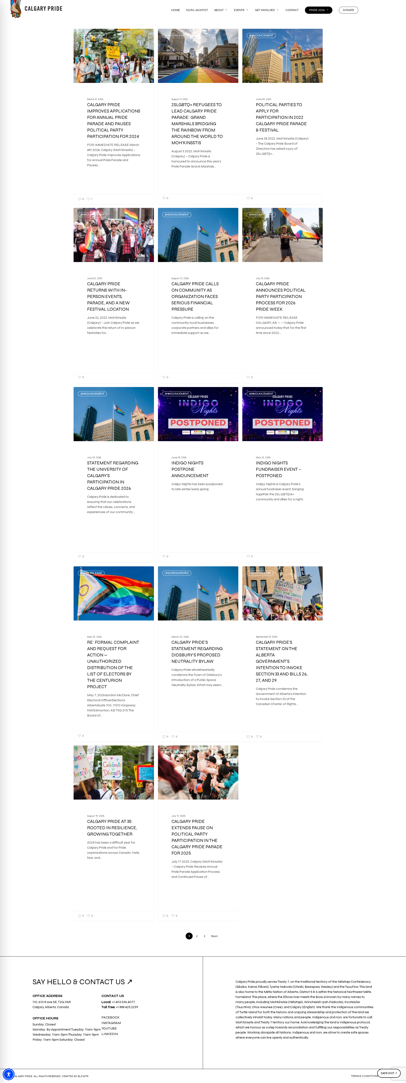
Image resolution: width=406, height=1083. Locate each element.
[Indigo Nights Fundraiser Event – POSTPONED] (282, 473)
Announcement (92, 35)
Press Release (91, 573)
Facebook (111, 1017)
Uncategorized (177, 573)
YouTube (109, 1028)
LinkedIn (110, 1034)
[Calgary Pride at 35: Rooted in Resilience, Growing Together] (114, 833)
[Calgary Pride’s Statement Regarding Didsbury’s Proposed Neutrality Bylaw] (198, 654)
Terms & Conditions (364, 1076)
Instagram (111, 1023)
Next (214, 936)
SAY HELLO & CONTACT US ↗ (83, 981)
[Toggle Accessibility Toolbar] (8, 1074)
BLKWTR (83, 1076)
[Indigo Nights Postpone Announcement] (198, 473)
